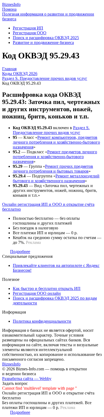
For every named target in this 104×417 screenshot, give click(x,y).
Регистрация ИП (28, 28)
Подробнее (20, 251)
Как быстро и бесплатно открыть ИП (47, 288)
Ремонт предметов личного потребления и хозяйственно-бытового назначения (55, 157)
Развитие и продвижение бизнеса (43, 42)
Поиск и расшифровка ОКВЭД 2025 (46, 37)
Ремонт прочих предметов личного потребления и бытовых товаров (53, 168)
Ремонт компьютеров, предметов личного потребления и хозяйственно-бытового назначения (56, 142)
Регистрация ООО (29, 33)
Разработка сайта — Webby (26, 378)
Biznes (11, 4)
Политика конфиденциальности (42, 321)
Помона (9, 9)
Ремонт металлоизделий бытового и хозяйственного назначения (56, 178)
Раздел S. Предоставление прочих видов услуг (51, 130)
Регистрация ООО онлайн (37, 293)
